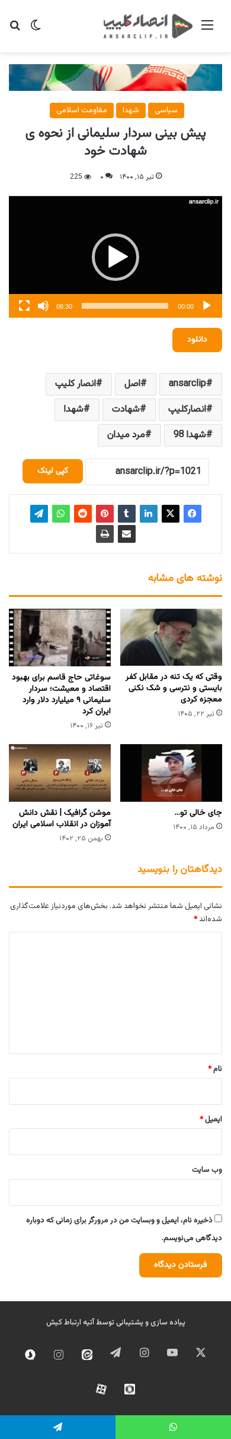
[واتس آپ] (61, 514)
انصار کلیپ (75, 384)
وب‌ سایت (207, 1170)
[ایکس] (170, 514)
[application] (115, 257)
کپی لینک (52, 470)
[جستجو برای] (15, 30)
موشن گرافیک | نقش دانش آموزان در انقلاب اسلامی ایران (61, 819)
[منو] (207, 30)
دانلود (197, 339)
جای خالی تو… (198, 813)
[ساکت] (43, 306)
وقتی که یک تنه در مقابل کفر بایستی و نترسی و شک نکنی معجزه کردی (174, 688)
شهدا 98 (190, 435)
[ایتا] (87, 1354)
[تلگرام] (39, 514)
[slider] (125, 306)
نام (215, 1069)
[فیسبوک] (192, 514)
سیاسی (166, 110)
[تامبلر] (127, 514)
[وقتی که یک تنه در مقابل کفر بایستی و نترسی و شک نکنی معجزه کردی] (171, 637)
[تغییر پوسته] (35, 30)
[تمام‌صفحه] (24, 306)
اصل (132, 384)
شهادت (126, 409)
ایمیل (211, 1119)
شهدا (131, 110)
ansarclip (187, 384)
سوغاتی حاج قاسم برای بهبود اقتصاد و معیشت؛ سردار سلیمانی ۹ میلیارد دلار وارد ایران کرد (61, 694)
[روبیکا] (130, 1389)
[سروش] (30, 1354)
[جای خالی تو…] (171, 773)
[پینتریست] (105, 514)
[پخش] (207, 306)
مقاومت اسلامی (81, 110)
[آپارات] (101, 1389)
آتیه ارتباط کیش (70, 1323)
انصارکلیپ (187, 409)
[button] (115, 257)
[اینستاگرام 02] (58, 1354)
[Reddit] (83, 514)
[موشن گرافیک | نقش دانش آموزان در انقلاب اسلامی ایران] (60, 773)
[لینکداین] (149, 514)
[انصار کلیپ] (148, 26)
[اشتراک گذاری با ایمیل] (127, 534)
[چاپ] (105, 534)
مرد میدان (126, 435)
